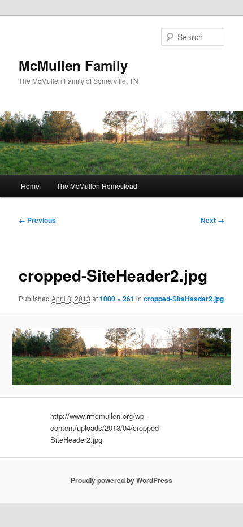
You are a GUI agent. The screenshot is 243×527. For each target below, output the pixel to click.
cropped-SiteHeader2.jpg (184, 298)
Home (30, 186)
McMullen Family (73, 65)
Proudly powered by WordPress (121, 480)
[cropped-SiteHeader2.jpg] (121, 356)
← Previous (37, 220)
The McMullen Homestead (97, 186)
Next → (212, 220)
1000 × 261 (116, 298)
